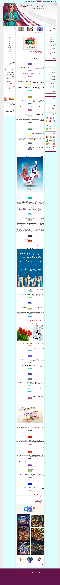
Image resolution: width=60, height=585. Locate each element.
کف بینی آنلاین (53, 72)
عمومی (38, 564)
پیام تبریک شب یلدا (11, 95)
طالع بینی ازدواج (53, 79)
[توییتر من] (27, 573)
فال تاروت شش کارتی (11, 47)
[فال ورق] (23, 548)
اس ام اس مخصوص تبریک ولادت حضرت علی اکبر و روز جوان (34, 499)
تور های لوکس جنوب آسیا (10, 72)
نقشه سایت (26, 578)
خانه (55, 1)
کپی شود (30, 63)
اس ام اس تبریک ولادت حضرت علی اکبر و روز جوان (33, 5)
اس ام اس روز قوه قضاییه (51, 39)
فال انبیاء (53, 55)
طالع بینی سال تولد (52, 150)
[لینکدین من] (20, 573)
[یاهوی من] (40, 573)
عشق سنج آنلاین (53, 101)
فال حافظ (52, 1)
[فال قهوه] (37, 534)
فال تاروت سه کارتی (11, 41)
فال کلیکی (53, 95)
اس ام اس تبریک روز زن (52, 35)
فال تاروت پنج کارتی (11, 45)
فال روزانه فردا (12, 114)
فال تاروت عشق (12, 53)
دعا (54, 88)
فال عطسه (12, 107)
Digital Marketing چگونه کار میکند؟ (10, 79)
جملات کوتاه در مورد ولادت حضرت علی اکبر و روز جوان (35, 53)
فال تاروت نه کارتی (11, 49)
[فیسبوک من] (35, 573)
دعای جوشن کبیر (52, 86)
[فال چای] (37, 548)
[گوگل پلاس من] (25, 573)
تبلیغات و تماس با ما (27, 1)
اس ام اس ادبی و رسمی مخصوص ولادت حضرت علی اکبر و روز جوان (34, 56)
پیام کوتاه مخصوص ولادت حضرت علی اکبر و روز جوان (35, 54)
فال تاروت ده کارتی (11, 51)
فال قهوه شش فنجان (52, 65)
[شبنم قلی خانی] (21, 29)
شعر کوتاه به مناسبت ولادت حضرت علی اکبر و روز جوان (35, 52)
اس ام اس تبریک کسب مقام (38, 502)
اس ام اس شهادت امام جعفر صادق (38, 497)
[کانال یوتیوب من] (23, 573)
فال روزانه (44, 1)
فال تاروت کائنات (11, 37)
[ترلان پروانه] (30, 29)
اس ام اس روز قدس (52, 37)
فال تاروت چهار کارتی (11, 43)
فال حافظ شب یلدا (11, 93)
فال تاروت (48, 1)
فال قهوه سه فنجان (52, 63)
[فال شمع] (23, 534)
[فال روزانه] (23, 521)
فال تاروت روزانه (11, 31)
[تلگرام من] (37, 573)
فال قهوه (54, 62)
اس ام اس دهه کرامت (52, 33)
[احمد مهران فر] (40, 29)
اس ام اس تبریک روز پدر (39, 500)
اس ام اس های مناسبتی (39, 1)
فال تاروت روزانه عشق (11, 55)
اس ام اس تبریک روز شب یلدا (38, 501)
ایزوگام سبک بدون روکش (10, 81)
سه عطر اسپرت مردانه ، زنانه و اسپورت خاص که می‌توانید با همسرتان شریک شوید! (9, 69)
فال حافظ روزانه (12, 92)
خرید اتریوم (12, 76)
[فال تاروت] (37, 521)
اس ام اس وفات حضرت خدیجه (51, 41)
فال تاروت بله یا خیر (11, 57)
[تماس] (30, 573)
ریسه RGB (53, 108)
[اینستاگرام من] (32, 573)
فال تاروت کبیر (12, 33)
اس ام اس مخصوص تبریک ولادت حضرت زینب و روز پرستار (35, 496)
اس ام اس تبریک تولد (52, 31)
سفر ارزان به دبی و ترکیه (10, 74)
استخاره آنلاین (33, 1)
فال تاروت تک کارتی (11, 39)
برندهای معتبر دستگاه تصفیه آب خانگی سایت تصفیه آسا (9, 66)
